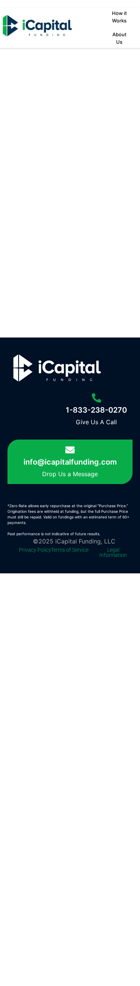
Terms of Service (69, 550)
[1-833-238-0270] (96, 398)
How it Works (119, 17)
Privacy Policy (35, 550)
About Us (119, 38)
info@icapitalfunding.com (70, 461)
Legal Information (113, 552)
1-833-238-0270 (96, 410)
